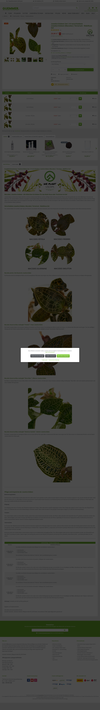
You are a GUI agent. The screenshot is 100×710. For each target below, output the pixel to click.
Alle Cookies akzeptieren (63, 356)
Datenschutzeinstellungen (37, 356)
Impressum (44, 360)
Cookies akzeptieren (50, 356)
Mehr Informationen (50, 352)
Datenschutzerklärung (54, 360)
